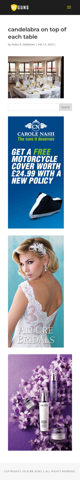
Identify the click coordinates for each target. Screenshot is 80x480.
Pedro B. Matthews (23, 44)
